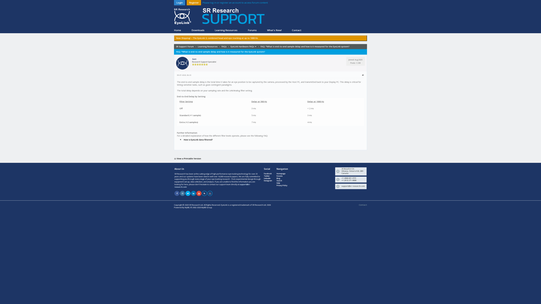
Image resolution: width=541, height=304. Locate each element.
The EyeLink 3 (200, 38)
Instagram (268, 181)
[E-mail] (209, 193)
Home (177, 30)
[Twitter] (187, 193)
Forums (252, 30)
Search (279, 181)
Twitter (267, 176)
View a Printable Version (189, 158)
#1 (363, 75)
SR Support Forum (185, 46)
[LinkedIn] (193, 193)
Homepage (281, 174)
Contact (296, 30)
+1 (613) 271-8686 (349, 180)
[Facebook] (176, 193)
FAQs (224, 46)
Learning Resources (226, 30)
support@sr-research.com (353, 186)
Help (278, 183)
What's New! (274, 30)
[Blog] (204, 193)
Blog (278, 178)
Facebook (268, 174)
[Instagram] (182, 193)
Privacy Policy (282, 185)
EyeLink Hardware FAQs (242, 46)
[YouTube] (198, 193)
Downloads (197, 30)
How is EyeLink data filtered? (198, 139)
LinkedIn (267, 178)
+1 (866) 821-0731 (349, 178)
